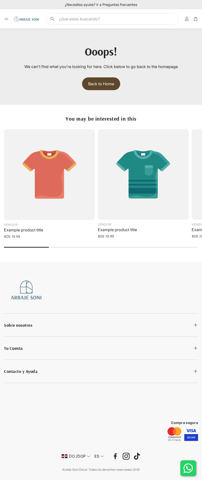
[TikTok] (137, 456)
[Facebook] (115, 456)
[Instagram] (126, 456)
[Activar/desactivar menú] (6, 18)
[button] (112, 19)
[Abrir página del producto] (49, 174)
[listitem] (174, 434)
